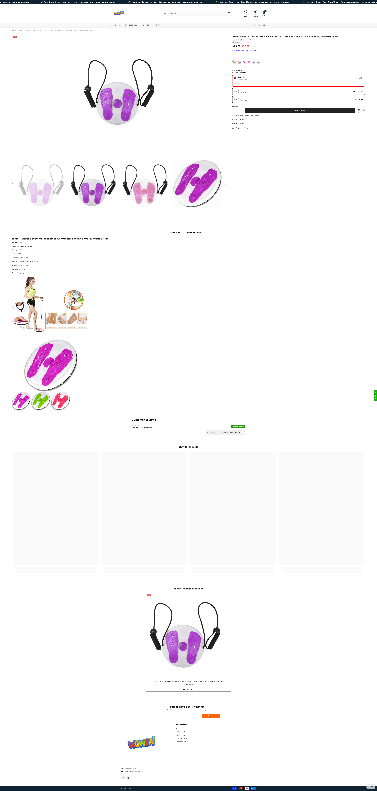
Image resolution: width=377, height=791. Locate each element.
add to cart (300, 110)
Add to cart (188, 689)
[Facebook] (123, 778)
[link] (256, 13)
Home (14, 30)
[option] (119, 90)
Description (175, 232)
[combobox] (194, 13)
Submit (211, 716)
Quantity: (235, 106)
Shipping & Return (193, 232)
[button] (12, 183)
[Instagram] (128, 778)
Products (20, 30)
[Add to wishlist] (359, 110)
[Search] (197, 13)
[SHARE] (363, 110)
